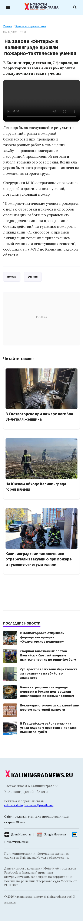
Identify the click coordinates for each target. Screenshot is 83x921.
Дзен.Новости (21, 834)
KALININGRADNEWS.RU (42, 775)
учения (33, 276)
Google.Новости (55, 834)
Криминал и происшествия (30, 26)
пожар (11, 276)
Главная (7, 26)
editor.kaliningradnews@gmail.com (28, 805)
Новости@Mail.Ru (16, 842)
